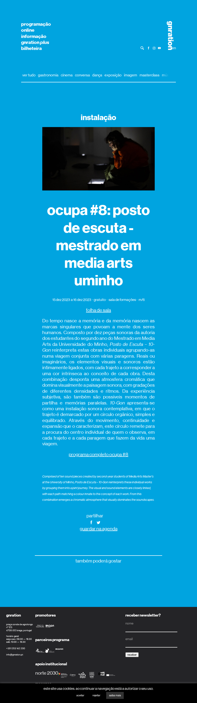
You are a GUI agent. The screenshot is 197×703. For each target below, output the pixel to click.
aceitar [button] (80, 695)
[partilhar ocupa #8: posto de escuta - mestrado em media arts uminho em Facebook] (91, 522)
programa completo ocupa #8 (98, 454)
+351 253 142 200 (15, 648)
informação (33, 36)
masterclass (150, 75)
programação (36, 24)
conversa (82, 75)
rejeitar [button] (96, 695)
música (167, 75)
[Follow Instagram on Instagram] (154, 47)
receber (132, 654)
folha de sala (98, 310)
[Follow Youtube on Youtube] (159, 47)
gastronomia (48, 75)
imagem (130, 75)
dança (97, 75)
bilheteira (31, 48)
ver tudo (29, 75)
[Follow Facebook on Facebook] (148, 47)
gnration (35, 42)
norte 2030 (46, 673)
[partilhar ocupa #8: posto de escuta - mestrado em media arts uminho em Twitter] (98, 522)
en (174, 48)
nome (129, 623)
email (129, 639)
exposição (113, 75)
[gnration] (168, 35)
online (27, 30)
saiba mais (115, 695)
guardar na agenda (98, 529)
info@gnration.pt (14, 654)
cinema (67, 75)
